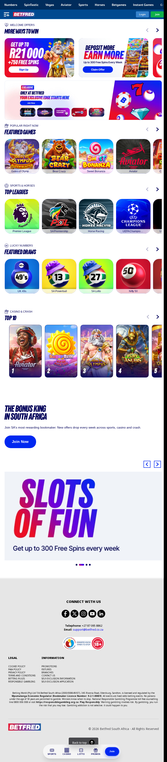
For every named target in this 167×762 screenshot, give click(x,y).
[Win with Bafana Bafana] (113, 57)
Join (112, 751)
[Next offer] (157, 464)
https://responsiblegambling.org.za (57, 702)
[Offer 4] (90, 565)
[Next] (157, 30)
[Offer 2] (81, 565)
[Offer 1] (76, 565)
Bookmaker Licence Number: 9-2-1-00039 (77, 695)
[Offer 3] (86, 565)
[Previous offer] (147, 464)
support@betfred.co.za (88, 629)
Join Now (20, 442)
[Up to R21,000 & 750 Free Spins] (39, 57)
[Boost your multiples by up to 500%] (83, 516)
